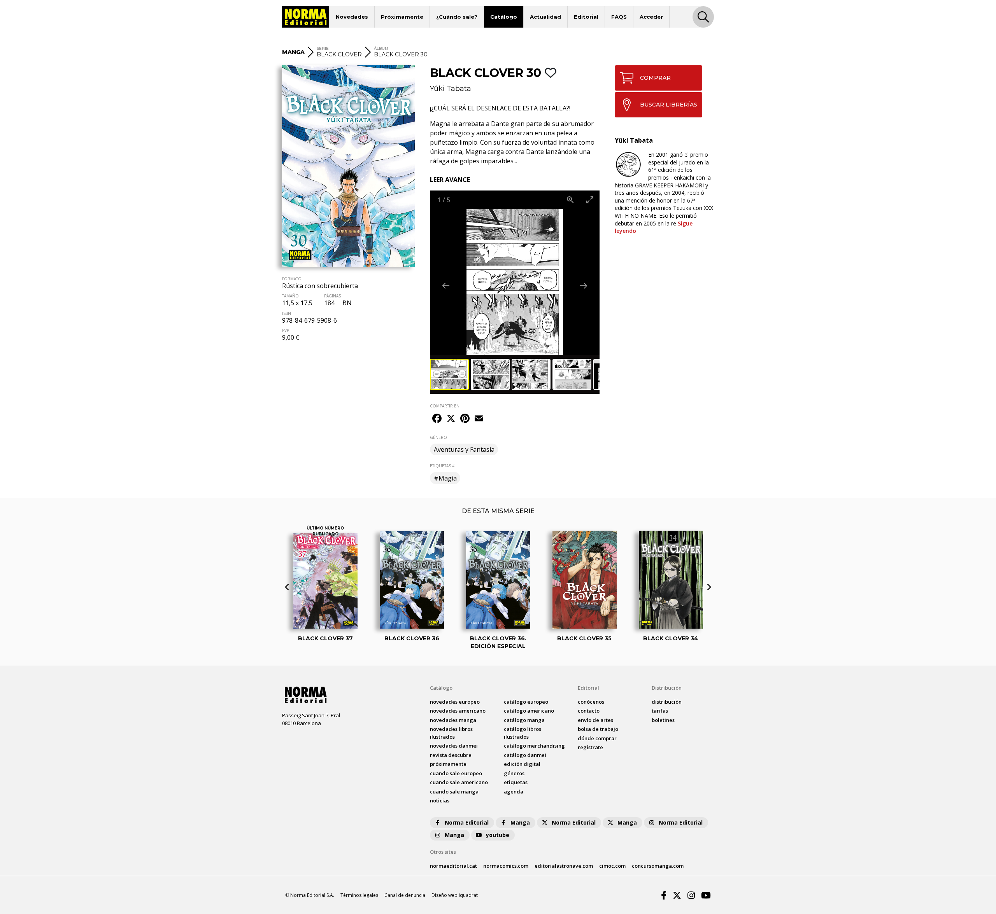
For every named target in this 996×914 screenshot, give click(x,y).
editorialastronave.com (564, 865)
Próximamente (402, 17)
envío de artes (595, 720)
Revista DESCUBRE (451, 754)
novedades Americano (458, 710)
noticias (439, 800)
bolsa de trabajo (598, 728)
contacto (589, 710)
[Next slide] (583, 285)
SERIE (323, 48)
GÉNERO (438, 437)
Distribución (667, 687)
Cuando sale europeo (456, 773)
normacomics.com (505, 865)
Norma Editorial (467, 822)
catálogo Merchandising (534, 745)
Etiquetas (516, 782)
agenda (513, 791)
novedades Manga (453, 720)
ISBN (286, 313)
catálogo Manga (524, 720)
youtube (497, 835)
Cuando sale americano (459, 782)
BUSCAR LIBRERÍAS (668, 104)
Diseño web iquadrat (454, 895)
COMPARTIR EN (444, 406)
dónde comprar (597, 738)
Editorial (586, 17)
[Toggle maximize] (590, 199)
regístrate (590, 747)
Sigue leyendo (654, 227)
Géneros (514, 773)
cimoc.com (612, 865)
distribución (667, 701)
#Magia (445, 478)
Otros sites (443, 851)
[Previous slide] (446, 285)
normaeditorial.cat (453, 865)
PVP (285, 330)
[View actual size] (570, 199)
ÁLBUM (381, 48)
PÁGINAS (332, 296)
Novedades (352, 17)
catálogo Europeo (526, 701)
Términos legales (359, 895)
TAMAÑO (290, 296)
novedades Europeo (455, 701)
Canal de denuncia (404, 895)
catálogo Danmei (525, 754)
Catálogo (503, 17)
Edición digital (522, 763)
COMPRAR (655, 77)
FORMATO (292, 278)
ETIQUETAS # (442, 465)
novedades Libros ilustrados (451, 732)
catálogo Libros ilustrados (522, 732)
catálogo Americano (529, 710)
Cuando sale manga (454, 791)
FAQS (619, 17)
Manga (520, 822)
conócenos (591, 701)
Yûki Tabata (450, 88)
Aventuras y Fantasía (464, 449)
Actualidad (545, 17)
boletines (663, 720)
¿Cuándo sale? (456, 17)
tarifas (660, 710)
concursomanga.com (658, 865)
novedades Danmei (454, 745)
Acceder (651, 17)
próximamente (448, 763)
